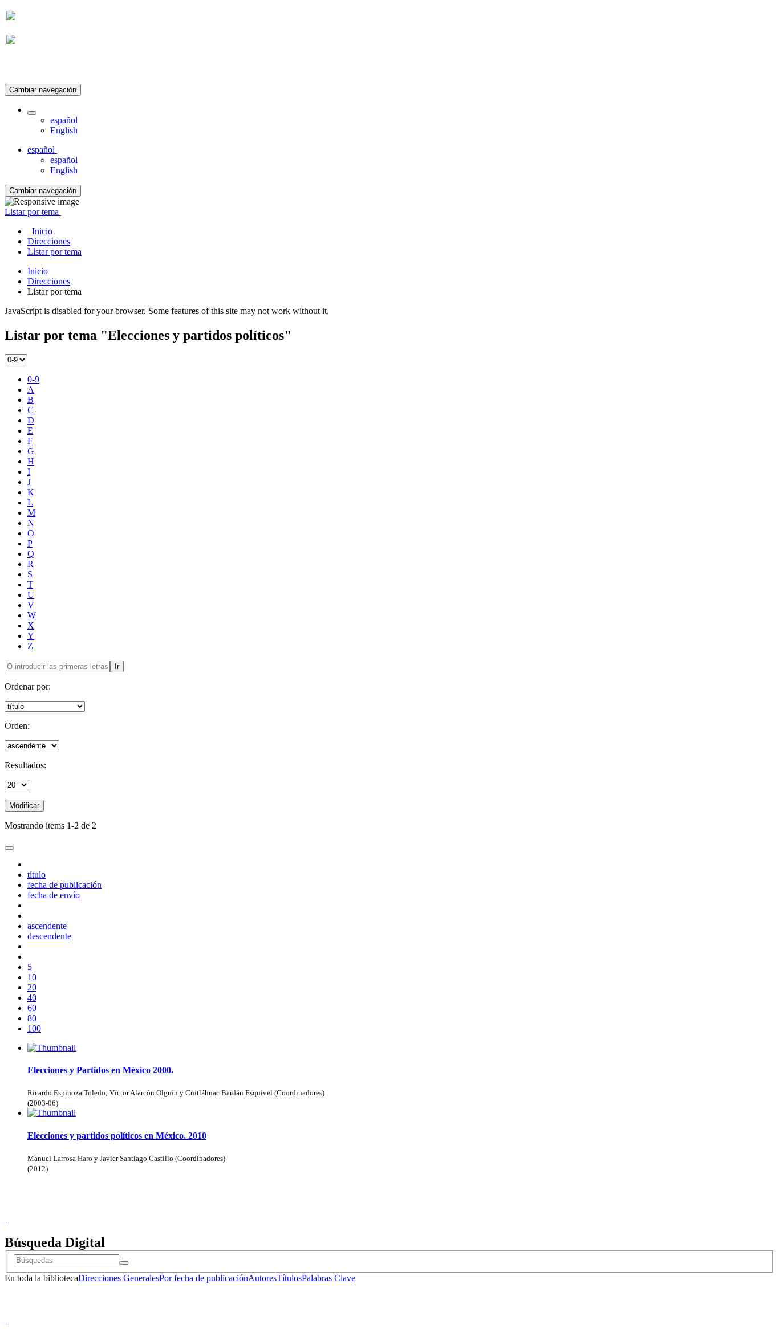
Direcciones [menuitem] (48, 241)
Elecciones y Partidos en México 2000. (100, 1070)
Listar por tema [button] (33, 212)
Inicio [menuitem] (39, 231)
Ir (117, 666)
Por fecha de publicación (203, 1278)
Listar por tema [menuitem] (54, 251)
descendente (49, 936)
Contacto (364, 1208)
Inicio (37, 271)
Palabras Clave (328, 1278)
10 (31, 977)
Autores (262, 1278)
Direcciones (48, 281)
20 (31, 987)
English (64, 130)
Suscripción (27, 67)
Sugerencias (409, 1208)
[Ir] (123, 1263)
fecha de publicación (64, 885)
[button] (31, 113)
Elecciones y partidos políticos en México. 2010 (116, 1135)
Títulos (289, 1278)
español (64, 120)
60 (31, 1008)
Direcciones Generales (118, 1278)
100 (34, 1028)
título (36, 874)
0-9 (33, 379)
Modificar (24, 805)
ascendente (47, 926)
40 (31, 997)
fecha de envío (53, 895)
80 (31, 1018)
